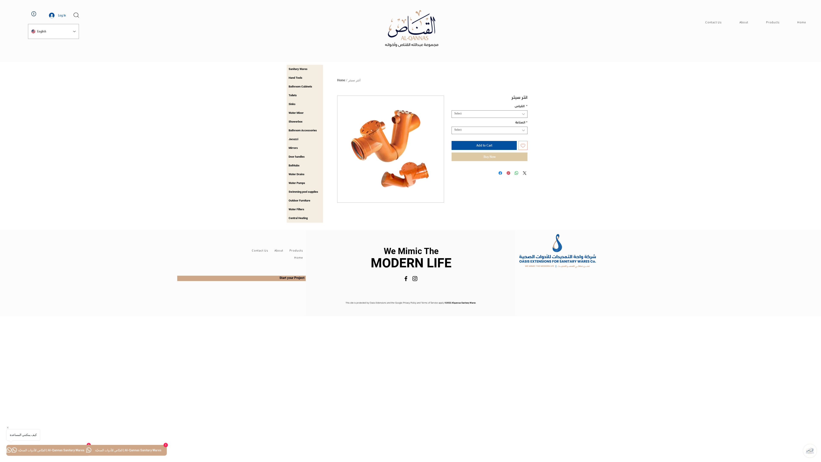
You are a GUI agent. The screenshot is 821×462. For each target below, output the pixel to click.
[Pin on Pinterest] (508, 173)
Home (341, 80)
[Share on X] (524, 173)
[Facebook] (406, 278)
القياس (521, 106)
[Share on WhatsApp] (516, 173)
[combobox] (489, 114)
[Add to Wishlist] (522, 145)
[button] (76, 15)
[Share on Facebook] (500, 173)
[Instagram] (415, 278)
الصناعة (521, 122)
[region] (305, 69)
